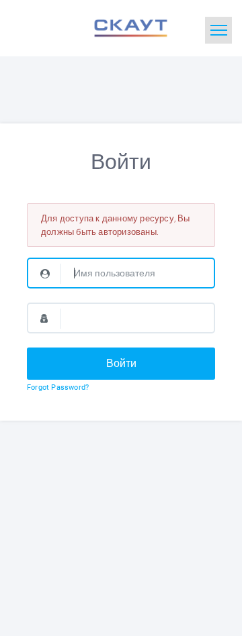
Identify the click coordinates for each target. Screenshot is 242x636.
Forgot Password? (58, 387)
